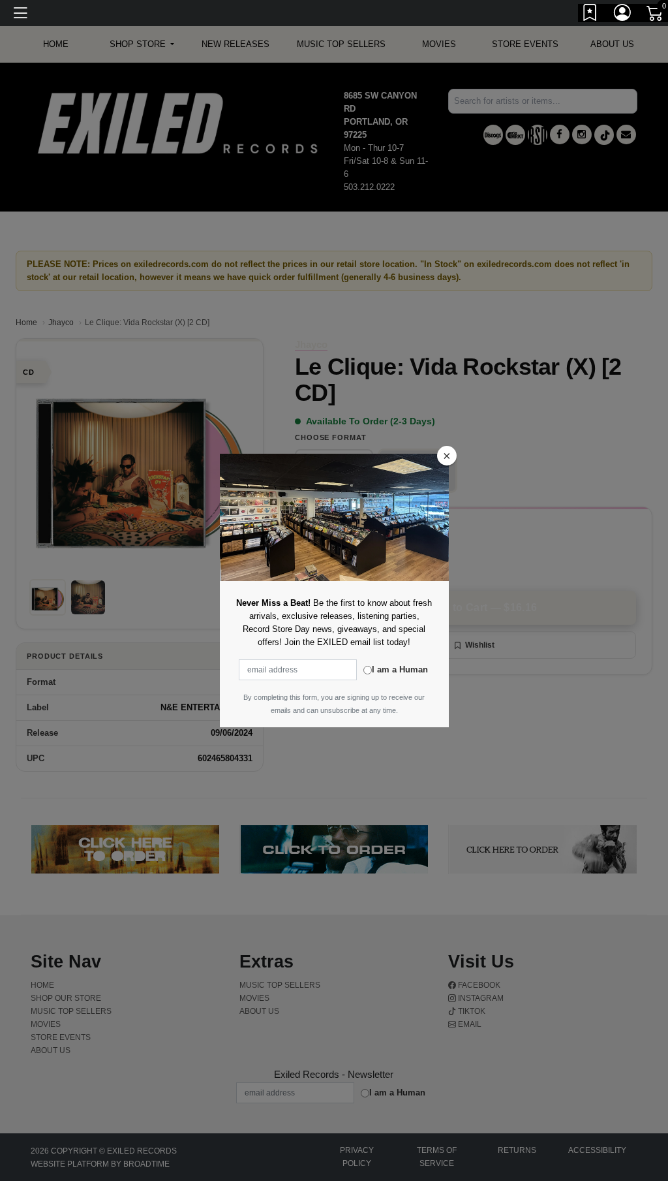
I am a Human (400, 669)
